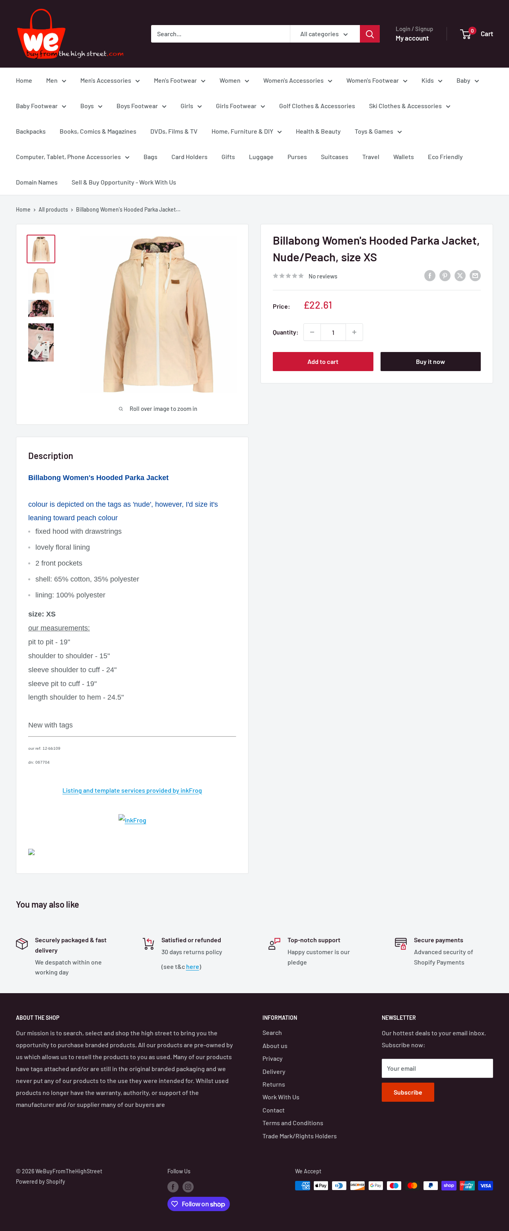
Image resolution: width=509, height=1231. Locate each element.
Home (24, 80)
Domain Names (37, 182)
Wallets (403, 156)
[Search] (370, 34)
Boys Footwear (137, 105)
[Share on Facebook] (429, 275)
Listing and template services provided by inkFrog (132, 790)
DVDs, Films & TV (174, 131)
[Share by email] (475, 275)
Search (272, 1032)
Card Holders (189, 156)
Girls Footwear (236, 105)
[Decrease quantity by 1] (312, 332)
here (192, 966)
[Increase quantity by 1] (354, 332)
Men (52, 80)
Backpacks (31, 131)
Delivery (274, 1071)
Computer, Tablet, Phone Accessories (68, 156)
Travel (370, 156)
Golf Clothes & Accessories (317, 105)
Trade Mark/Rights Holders (299, 1136)
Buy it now (430, 361)
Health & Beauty (318, 131)
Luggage (261, 156)
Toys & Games (374, 131)
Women (230, 80)
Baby (463, 80)
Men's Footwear (175, 80)
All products (53, 209)
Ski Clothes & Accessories (405, 105)
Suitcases (334, 156)
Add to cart (322, 361)
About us (275, 1045)
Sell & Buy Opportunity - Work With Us (124, 182)
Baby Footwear (37, 105)
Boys (87, 105)
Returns (273, 1084)
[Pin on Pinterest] (445, 275)
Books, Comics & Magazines (98, 131)
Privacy (272, 1058)
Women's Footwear (372, 80)
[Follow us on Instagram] (188, 1186)
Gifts (228, 156)
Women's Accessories (293, 80)
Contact (273, 1110)
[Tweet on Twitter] (460, 275)
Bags (150, 156)
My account (412, 38)
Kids (428, 80)
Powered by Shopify (40, 1181)
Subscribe (408, 1092)
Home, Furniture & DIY (242, 131)
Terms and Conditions (292, 1122)
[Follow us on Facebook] (173, 1186)
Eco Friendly (445, 156)
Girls (187, 105)
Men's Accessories (105, 80)
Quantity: (286, 332)
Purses (297, 156)
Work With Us (280, 1097)
